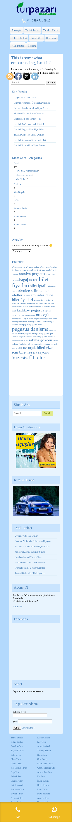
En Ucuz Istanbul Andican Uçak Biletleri (31, 108)
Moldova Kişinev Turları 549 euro (29, 113)
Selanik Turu (16, 776)
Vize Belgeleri (20, 192)
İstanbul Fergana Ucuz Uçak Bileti (29, 129)
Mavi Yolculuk (43, 793)
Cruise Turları (17, 781)
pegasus (26, 325)
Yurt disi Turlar (20, 208)
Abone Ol (18, 606)
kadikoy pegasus (30, 310)
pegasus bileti (36, 325)
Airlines (17, 184)
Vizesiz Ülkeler (28, 357)
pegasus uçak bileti (20, 341)
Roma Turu (42, 755)
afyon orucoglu (18, 267)
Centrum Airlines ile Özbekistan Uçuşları (32, 103)
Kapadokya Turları (19, 768)
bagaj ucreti (28, 279)
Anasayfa (16, 30)
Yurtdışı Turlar (51, 30)
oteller (16, 200)
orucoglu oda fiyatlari (21, 319)
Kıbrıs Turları (20, 216)
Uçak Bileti (36, 38)
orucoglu (43, 315)
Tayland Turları (17, 750)
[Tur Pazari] (36, 14)
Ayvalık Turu (43, 798)
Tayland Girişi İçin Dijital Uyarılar (29, 135)
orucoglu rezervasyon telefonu (44, 319)
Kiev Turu (41, 742)
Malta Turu (16, 759)
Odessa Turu (16, 763)
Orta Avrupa (42, 759)
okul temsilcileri (28, 315)
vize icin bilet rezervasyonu (32, 349)
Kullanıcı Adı (19, 711)
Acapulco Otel (43, 746)
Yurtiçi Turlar (32, 30)
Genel (16, 163)
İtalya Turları (43, 781)
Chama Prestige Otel (46, 768)
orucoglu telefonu (19, 322)
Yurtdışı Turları (44, 750)
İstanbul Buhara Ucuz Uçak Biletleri (29, 145)
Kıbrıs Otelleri (19, 38)
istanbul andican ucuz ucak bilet (33, 304)
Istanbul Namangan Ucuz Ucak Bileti (30, 140)
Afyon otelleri (17, 798)
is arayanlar (38, 300)
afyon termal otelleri (48, 267)
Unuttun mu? (28, 727)
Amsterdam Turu (44, 772)
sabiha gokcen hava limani (39, 344)
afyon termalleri (33, 267)
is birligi (47, 300)
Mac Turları (21, 179)
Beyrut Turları (17, 793)
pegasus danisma (30, 329)
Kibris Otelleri (20, 224)
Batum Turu (16, 755)
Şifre (15, 721)
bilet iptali (38, 286)
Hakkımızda (18, 45)
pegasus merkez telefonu (29, 337)
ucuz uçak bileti (32, 347)
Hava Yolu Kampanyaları (27, 171)
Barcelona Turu (17, 789)
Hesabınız (51, 38)
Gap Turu (15, 772)
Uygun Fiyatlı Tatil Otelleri (25, 97)
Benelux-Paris (17, 746)
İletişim (32, 45)
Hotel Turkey (43, 785)
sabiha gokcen (40, 340)
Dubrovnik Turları (45, 763)
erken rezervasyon (24, 175)
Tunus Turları (17, 737)
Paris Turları (42, 789)
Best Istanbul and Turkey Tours (27, 119)
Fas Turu (41, 776)
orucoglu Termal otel (37, 322)
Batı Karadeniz (17, 785)
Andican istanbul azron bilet (24, 270)
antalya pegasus (32, 274)
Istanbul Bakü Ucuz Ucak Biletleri (29, 124)
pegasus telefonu (47, 337)
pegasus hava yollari (33, 334)
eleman (27, 296)
